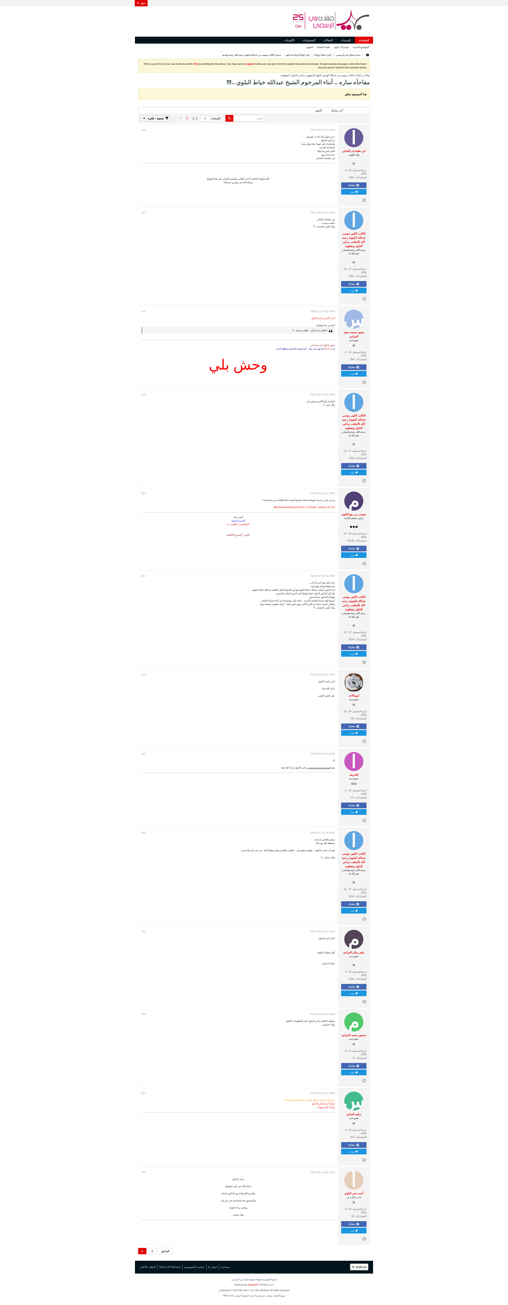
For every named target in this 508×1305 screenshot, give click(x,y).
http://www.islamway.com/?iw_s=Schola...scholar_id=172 (304, 507)
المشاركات (358, 110)
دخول (143, 3)
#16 (143, 130)
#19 (143, 394)
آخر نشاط (337, 110)
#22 (143, 674)
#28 (143, 1172)
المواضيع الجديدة (361, 47)
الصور (318, 110)
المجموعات (308, 40)
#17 (143, 212)
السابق (165, 1251)
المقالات (328, 40)
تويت (352, 191)
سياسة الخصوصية (194, 1267)
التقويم (309, 47)
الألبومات (289, 40)
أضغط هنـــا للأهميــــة (238, 524)
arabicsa (361, 1267)
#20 (143, 493)
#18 (143, 311)
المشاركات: (361, 177)
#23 (143, 753)
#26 (143, 1014)
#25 (143, 931)
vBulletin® (253, 1284)
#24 (143, 832)
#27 (143, 1093)
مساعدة (225, 1267)
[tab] (359, 110)
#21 (143, 576)
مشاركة (351, 185)
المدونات (346, 40)
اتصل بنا (212, 1267)
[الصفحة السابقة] (187, 118)
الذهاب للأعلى (148, 1267)
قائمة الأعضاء (323, 47)
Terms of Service (170, 1267)
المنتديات (364, 40)
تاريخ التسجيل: (359, 170)
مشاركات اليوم (341, 47)
